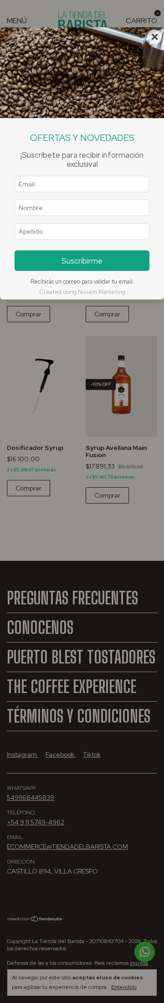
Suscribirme (82, 261)
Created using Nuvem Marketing (82, 292)
